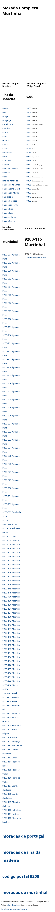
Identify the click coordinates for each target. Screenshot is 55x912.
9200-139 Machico (11, 677)
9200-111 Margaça (11, 741)
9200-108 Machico (11, 580)
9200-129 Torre (9, 737)
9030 (28, 124)
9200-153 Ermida (10, 757)
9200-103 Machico (11, 564)
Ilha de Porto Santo (11, 184)
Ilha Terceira (7, 196)
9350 (28, 188)
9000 (28, 108)
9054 (28, 132)
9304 (28, 180)
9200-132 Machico (11, 637)
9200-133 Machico (11, 641)
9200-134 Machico (11, 653)
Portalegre (7, 152)
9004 (28, 112)
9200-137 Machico (11, 669)
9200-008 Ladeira (10, 540)
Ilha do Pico (7, 208)
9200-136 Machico (11, 657)
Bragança (6, 120)
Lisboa (5, 148)
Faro (4, 136)
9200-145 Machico (11, 588)
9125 (28, 148)
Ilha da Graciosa (9, 200)
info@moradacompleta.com (14, 909)
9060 (28, 136)
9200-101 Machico (11, 552)
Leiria (4, 144)
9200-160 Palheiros (11, 810)
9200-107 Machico (11, 576)
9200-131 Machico (11, 608)
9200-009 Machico (11, 544)
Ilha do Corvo (8, 221)
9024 (28, 120)
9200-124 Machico (11, 612)
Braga (5, 116)
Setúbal (5, 164)
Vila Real (6, 172)
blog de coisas (13, 905)
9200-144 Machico (11, 633)
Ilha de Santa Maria (11, 188)
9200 (28, 156)
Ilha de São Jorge (10, 204)
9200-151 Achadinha (12, 745)
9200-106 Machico (11, 572)
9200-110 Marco (10, 685)
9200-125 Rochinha (11, 725)
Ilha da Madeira (10, 180)
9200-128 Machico (11, 665)
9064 (28, 140)
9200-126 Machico (11, 604)
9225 (28, 160)
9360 (28, 192)
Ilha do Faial (7, 213)
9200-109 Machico (11, 584)
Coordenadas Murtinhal (35, 257)
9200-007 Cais (9, 536)
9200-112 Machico (11, 645)
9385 (28, 200)
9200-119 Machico (11, 592)
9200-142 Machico (11, 620)
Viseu (4, 176)
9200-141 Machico (11, 629)
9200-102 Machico (11, 560)
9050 (28, 128)
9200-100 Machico (11, 548)
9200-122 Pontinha (11, 713)
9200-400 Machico (11, 596)
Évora (5, 132)
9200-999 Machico (11, 556)
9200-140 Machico (11, 681)
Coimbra (6, 128)
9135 (28, 152)
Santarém (6, 160)
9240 (28, 168)
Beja (4, 112)
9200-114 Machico (11, 661)
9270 (28, 172)
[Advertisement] (27, 50)
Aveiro (5, 108)
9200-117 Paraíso (10, 697)
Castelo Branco (9, 124)
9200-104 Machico (11, 568)
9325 (28, 184)
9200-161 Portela (10, 814)
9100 (28, 144)
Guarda (5, 140)
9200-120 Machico (11, 616)
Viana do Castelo (10, 168)
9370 (28, 196)
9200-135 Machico (11, 649)
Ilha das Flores (9, 217)
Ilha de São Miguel (10, 192)
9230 (28, 164)
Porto (4, 156)
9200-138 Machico (11, 673)
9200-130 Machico (11, 600)
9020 (28, 116)
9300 (28, 176)
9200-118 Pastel (9, 701)
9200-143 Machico (11, 625)
